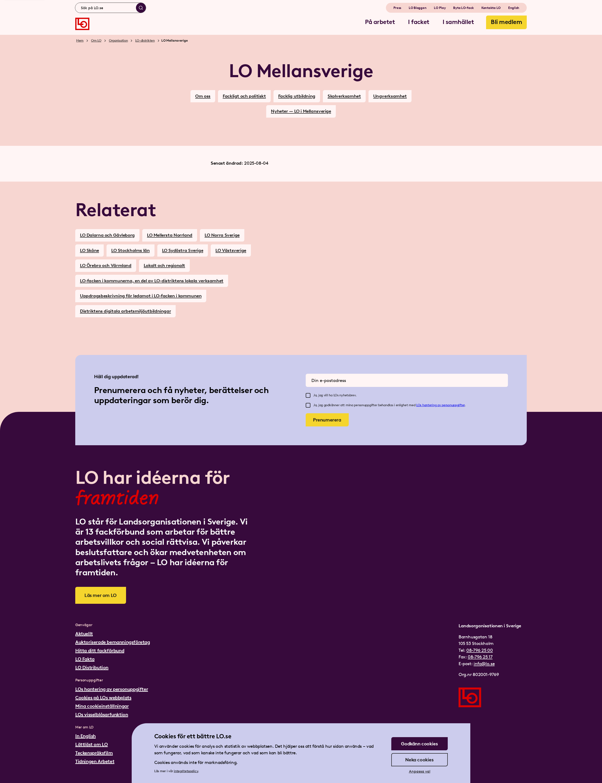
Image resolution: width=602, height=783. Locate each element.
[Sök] (141, 8)
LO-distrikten (144, 41)
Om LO (96, 41)
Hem (79, 41)
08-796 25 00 (479, 650)
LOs (419, 405)
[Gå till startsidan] (82, 24)
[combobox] (110, 8)
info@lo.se (484, 663)
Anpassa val (419, 771)
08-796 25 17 (480, 657)
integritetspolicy (186, 771)
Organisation (118, 41)
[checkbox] (308, 395)
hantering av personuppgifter (443, 405)
